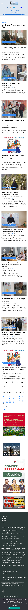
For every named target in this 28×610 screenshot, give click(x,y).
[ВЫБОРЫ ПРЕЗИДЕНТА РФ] (14, 44)
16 (22, 398)
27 (13, 402)
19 (9, 400)
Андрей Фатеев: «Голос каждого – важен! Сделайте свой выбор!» (13, 230)
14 (16, 398)
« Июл (4, 409)
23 (23, 400)
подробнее (10, 601)
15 (19, 398)
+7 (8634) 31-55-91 (14, 10)
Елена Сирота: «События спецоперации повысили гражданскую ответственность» (12, 194)
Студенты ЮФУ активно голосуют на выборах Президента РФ (13, 333)
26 (10, 402)
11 (6, 398)
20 (13, 400)
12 (9, 398)
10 (3, 398)
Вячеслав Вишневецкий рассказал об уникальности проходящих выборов (13, 264)
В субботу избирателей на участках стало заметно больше (13, 48)
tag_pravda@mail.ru (14, 12)
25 (7, 402)
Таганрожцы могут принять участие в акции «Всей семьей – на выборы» (13, 368)
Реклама (3, 520)
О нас (3, 522)
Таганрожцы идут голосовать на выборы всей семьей (12, 121)
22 (19, 400)
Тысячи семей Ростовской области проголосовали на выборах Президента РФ (13, 157)
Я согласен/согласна (14, 607)
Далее (22, 382)
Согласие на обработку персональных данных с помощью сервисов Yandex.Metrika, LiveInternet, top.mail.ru (12, 583)
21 (16, 400)
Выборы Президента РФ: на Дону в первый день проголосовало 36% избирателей (13, 299)
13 (13, 398)
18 (6, 400)
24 (3, 402)
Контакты (4, 516)
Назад (6, 382)
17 (3, 400)
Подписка (4, 518)
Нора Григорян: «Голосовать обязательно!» (10, 84)
